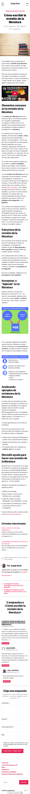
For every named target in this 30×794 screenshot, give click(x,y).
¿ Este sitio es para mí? (10, 765)
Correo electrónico (8, 727)
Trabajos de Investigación (15, 11)
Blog (3, 767)
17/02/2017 (22, 26)
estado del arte (8, 557)
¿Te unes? (24, 572)
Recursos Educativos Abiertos (12, 774)
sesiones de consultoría (13, 514)
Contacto (5, 763)
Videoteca (5, 769)
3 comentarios (16, 29)
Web (3, 735)
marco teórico (18, 557)
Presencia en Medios (9, 772)
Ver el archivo (7, 575)
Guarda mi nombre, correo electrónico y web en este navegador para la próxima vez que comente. (15, 744)
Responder (5, 643)
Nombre (5, 719)
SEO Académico (12, 187)
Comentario (6, 703)
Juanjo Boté (15, 3)
